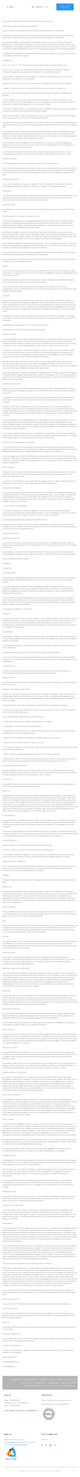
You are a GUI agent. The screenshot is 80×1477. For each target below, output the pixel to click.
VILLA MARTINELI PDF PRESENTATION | (23, 1380)
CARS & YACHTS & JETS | (66, 1380)
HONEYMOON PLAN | (68, 1383)
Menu (11, 7)
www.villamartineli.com (22, 21)
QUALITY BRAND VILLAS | (67, 1386)
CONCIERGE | (43, 1380)
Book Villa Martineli (65, 7)
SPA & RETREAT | (40, 1383)
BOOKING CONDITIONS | (33, 1386)
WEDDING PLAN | (54, 1383)
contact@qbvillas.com (11, 1442)
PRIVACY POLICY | (50, 1386)
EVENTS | (53, 1380)
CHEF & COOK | (27, 1383)
